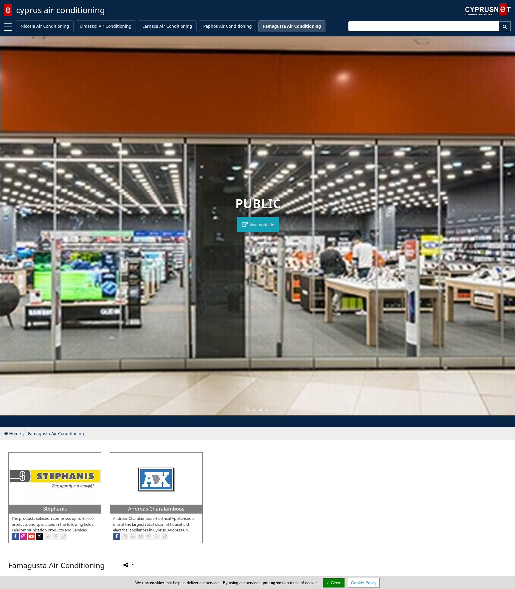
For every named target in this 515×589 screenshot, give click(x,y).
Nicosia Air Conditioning (45, 26)
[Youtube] (31, 536)
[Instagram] (23, 536)
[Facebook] (15, 536)
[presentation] (10, 230)
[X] (39, 536)
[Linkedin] (47, 536)
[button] (248, 409)
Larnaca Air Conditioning (167, 26)
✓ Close (334, 582)
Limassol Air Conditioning (105, 26)
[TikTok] (63, 536)
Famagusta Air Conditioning (292, 26)
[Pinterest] (55, 536)
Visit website (261, 224)
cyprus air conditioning (60, 10)
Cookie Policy (363, 582)
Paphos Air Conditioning (227, 26)
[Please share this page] (128, 565)
